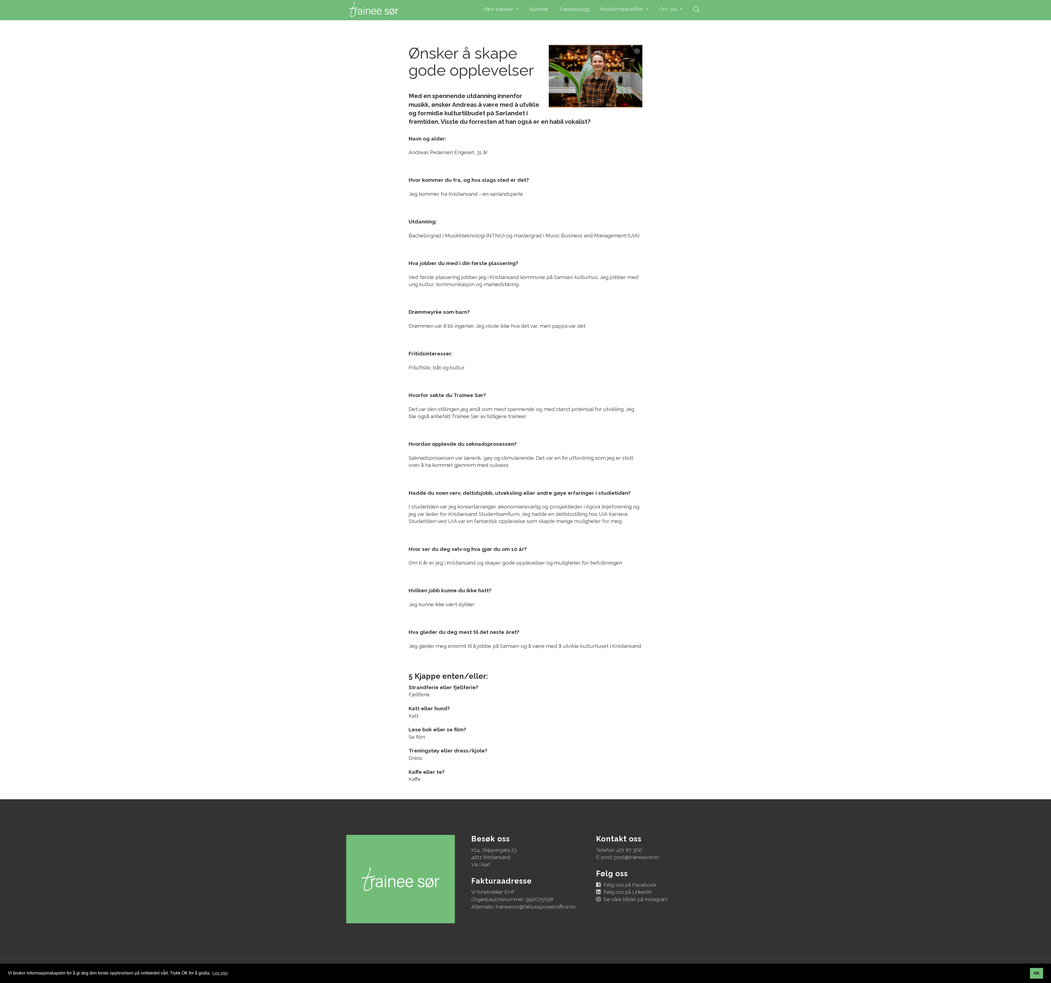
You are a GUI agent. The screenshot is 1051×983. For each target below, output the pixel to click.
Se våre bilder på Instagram (636, 899)
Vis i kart (480, 864)
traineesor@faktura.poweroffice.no (536, 907)
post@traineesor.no (636, 857)
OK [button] (1037, 973)
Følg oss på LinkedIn (628, 892)
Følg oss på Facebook (630, 885)
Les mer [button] (220, 973)
